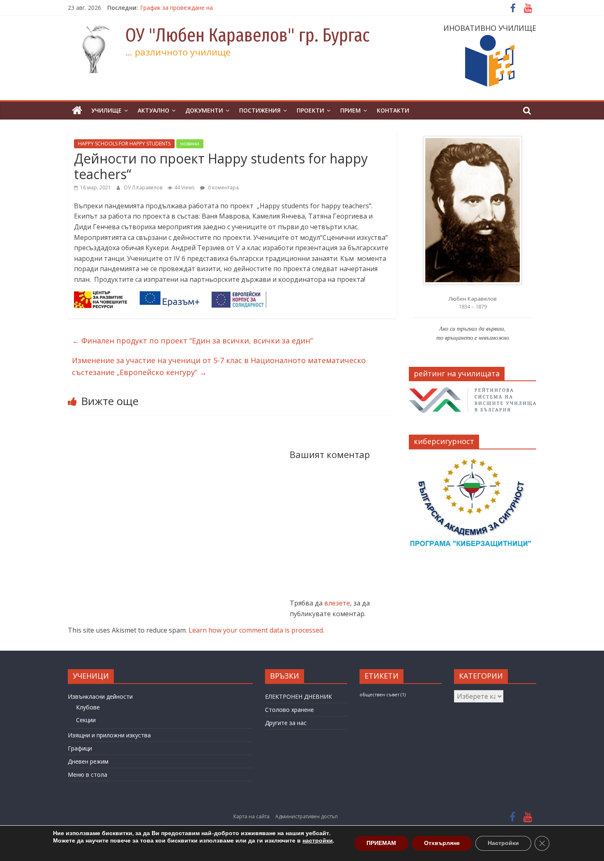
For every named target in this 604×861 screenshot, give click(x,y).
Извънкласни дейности (100, 696)
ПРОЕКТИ (310, 110)
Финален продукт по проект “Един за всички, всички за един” (192, 340)
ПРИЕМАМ (381, 843)
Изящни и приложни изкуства (109, 735)
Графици (80, 748)
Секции (86, 720)
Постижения (260, 110)
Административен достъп (306, 816)
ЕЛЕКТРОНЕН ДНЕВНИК (298, 696)
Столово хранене (289, 710)
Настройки (503, 843)
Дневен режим (88, 761)
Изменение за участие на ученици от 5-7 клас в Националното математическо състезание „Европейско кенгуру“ (219, 366)
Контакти (393, 110)
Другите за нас (286, 723)
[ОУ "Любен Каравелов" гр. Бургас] (77, 111)
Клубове (88, 707)
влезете (337, 603)
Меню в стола (87, 774)
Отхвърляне (442, 843)
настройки (317, 841)
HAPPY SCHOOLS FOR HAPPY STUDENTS (124, 143)
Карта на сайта (251, 816)
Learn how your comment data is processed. (256, 630)
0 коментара (223, 187)
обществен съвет (383, 695)
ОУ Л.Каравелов (144, 187)
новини (189, 143)
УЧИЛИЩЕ (106, 110)
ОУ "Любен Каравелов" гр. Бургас (247, 35)
